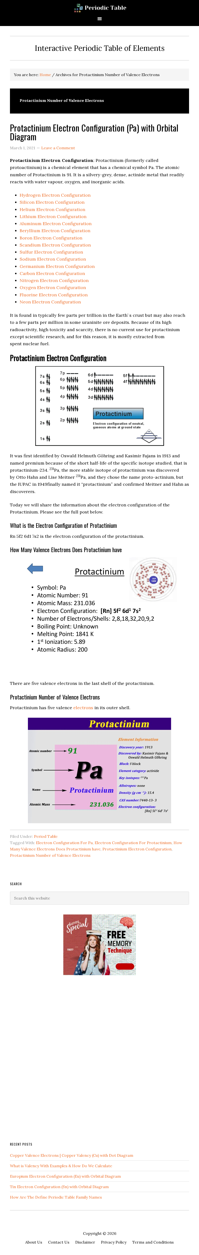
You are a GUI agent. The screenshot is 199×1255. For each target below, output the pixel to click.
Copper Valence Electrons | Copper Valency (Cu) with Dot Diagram (71, 1155)
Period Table (46, 836)
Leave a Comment (58, 147)
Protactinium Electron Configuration (137, 849)
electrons (83, 707)
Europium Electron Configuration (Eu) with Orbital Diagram (65, 1176)
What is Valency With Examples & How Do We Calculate (61, 1165)
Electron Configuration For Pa (64, 842)
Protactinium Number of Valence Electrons (50, 855)
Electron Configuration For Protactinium (133, 842)
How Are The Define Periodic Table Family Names (56, 1197)
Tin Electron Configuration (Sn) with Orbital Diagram (59, 1186)
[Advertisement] (46, 1058)
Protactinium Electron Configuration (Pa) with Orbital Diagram (94, 132)
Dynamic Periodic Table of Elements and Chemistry (99, 8)
